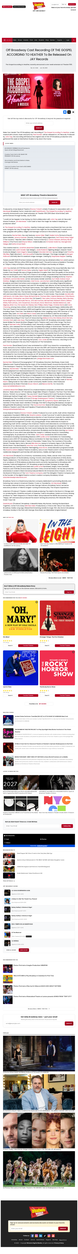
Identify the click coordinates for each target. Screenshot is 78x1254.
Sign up (69, 1023)
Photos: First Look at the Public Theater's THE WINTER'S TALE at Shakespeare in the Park (33, 1188)
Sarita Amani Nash (18, 244)
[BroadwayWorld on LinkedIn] (40, 1235)
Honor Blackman (46, 303)
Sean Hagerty (22, 252)
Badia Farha (54, 235)
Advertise (14, 1240)
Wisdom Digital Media (34, 1243)
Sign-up (64, 4)
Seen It (10, 645)
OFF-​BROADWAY (39, 11)
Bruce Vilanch (33, 384)
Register (59, 40)
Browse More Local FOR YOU (61, 578)
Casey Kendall (32, 396)
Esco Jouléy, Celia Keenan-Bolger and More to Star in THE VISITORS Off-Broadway (32, 1149)
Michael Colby (15, 324)
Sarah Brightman (9, 300)
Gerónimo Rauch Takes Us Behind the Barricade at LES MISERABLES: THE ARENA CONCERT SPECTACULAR (38, 1111)
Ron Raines (30, 305)
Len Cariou (69, 430)
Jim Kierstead (21, 221)
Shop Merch (8, 6)
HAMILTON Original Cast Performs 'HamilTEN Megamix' (33, 867)
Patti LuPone (12, 303)
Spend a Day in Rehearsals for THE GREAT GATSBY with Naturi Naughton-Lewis (40, 860)
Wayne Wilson (27, 242)
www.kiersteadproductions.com (15, 477)
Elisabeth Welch (60, 300)
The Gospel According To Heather (56, 132)
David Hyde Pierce (23, 300)
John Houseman (24, 303)
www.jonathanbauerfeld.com (14, 409)
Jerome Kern (45, 281)
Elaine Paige (48, 305)
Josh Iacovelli (27, 254)
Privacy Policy (59, 1243)
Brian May (29, 298)
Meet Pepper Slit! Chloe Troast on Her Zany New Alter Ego (34, 853)
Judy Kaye (20, 320)
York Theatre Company (34, 473)
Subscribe (67, 826)
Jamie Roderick (42, 250)
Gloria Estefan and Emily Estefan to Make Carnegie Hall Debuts (17, 161)
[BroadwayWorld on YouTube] (53, 1235)
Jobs (35, 40)
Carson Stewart (54, 240)
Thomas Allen (45, 296)
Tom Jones (42, 340)
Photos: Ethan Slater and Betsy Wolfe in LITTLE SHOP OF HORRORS (26, 1072)
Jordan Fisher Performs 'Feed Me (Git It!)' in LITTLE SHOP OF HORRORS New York (41, 716)
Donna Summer (39, 405)
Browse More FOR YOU (37, 1009)
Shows (20, 40)
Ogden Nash (43, 270)
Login (67, 40)
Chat (31, 40)
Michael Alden (30, 506)
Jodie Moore (52, 248)
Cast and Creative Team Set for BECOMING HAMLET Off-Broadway (18, 167)
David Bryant (40, 211)
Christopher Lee (19, 298)
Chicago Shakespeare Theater (42, 398)
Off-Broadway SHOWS (10, 886)
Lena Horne (43, 448)
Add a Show (23, 950)
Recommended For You (10, 960)
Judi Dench (7, 296)
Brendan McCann (45, 252)
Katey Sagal (69, 237)
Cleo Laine (46, 298)
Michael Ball (48, 300)
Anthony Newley (56, 298)
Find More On (37, 704)
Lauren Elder (40, 235)
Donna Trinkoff (36, 209)
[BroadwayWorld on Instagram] (36, 1235)
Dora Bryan (35, 303)
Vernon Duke (26, 270)
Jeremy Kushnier (20, 237)
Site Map (55, 1240)
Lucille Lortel (44, 437)
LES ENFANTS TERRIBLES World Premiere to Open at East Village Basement (17, 149)
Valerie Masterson (57, 296)
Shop (47, 40)
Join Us (32, 1240)
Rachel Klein (16, 235)
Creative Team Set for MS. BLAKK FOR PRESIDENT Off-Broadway (16, 155)
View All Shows (11, 950)
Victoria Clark (8, 320)
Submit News (40, 1240)
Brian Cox (13, 305)
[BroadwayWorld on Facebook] (32, 1235)
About (20, 1240)
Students (41, 40)
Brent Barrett (67, 318)
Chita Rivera (69, 296)
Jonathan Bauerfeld (26, 248)
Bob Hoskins (7, 298)
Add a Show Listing (19, 6)
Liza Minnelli (69, 294)
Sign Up (39, 128)
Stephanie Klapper (59, 256)
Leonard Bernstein (18, 279)
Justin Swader (21, 250)
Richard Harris (34, 296)
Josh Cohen (40, 435)
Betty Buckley (68, 298)
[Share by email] (73, 112)
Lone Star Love (31, 445)
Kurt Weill (14, 270)
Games (52, 40)
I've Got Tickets (28, 645)
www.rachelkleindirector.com (14, 386)
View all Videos (8, 881)
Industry (25, 40)
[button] (74, 40)
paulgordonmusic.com (45, 358)
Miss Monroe (36, 443)
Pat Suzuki (21, 305)
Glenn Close (23, 296)
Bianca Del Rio (47, 384)
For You (11, 517)
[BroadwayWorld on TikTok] (45, 1235)
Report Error (63, 1240)
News (14, 40)
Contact (26, 1240)
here (62, 260)
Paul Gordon (37, 134)
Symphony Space (51, 400)
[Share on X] (69, 112)
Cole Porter (35, 281)
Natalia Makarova (59, 303)
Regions (48, 1240)
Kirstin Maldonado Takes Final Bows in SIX (29, 873)
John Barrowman (37, 300)
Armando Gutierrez (53, 242)
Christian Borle (58, 305)
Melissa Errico (48, 318)
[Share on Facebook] (65, 112)
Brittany (64, 240)
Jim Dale (15, 296)
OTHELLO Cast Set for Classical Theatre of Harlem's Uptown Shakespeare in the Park (44, 744)
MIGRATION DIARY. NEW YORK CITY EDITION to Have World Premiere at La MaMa (41, 757)
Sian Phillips (38, 305)
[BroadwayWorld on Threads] (49, 1235)
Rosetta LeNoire (35, 415)
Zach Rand (60, 237)
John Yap (8, 137)
